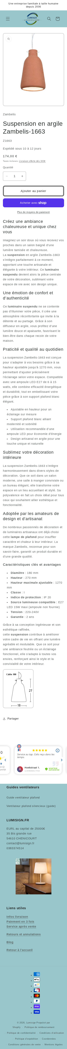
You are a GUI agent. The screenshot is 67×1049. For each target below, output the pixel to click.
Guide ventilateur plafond (23, 797)
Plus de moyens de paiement (33, 212)
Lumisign (31, 1022)
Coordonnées (49, 1039)
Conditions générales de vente (24, 1044)
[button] (8, 19)
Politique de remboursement (39, 1027)
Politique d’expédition (26, 1039)
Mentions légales (54, 1044)
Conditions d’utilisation (52, 1033)
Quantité (8, 167)
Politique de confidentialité (21, 1033)
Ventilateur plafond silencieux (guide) (31, 806)
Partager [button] (13, 718)
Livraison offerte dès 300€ (32, 161)
